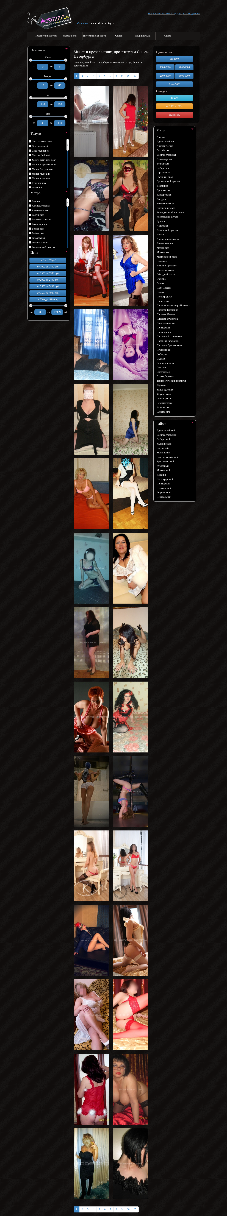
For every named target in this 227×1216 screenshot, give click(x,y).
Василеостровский (166, 435)
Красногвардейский (167, 457)
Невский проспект (166, 265)
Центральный (164, 497)
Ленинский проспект (168, 230)
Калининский (164, 443)
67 (135, 75)
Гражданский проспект (44, 247)
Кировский (163, 448)
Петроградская (164, 296)
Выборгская (38, 233)
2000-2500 (184, 67)
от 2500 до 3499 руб (48, 286)
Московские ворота (167, 256)
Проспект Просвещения (169, 345)
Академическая (40, 210)
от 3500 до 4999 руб (48, 293)
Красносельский (165, 461)
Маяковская (163, 248)
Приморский (163, 483)
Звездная (161, 199)
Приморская (163, 327)
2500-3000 (165, 75)
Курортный (163, 466)
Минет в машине (41, 178)
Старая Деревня (165, 376)
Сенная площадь (165, 363)
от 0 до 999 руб (48, 260)
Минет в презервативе (44, 164)
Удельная (161, 385)
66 (128, 75)
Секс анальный (40, 146)
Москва (82, 23)
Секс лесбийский (41, 155)
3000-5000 (184, 75)
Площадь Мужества (167, 318)
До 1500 (174, 58)
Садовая (161, 358)
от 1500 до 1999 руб (48, 273)
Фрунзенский (164, 492)
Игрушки (37, 187)
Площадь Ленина (166, 314)
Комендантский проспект (170, 212)
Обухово (161, 279)
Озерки (161, 283)
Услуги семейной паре (44, 160)
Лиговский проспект (168, 239)
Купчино (161, 221)
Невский (161, 474)
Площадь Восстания (167, 310)
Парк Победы (164, 287)
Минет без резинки (42, 169)
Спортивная (163, 372)
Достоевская (163, 190)
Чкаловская (163, 407)
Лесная (160, 234)
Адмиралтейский (166, 430)
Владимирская (39, 224)
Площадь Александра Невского (173, 305)
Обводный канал (166, 274)
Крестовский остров (167, 217)
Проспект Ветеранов (168, 341)
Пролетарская (164, 332)
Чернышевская (164, 403)
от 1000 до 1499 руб (48, 266)
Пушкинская (163, 349)
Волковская (38, 228)
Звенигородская (165, 203)
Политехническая (166, 323)
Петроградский (165, 479)
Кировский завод (166, 208)
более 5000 (174, 84)
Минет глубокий (41, 173)
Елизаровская (164, 194)
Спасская (161, 367)
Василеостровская (41, 219)
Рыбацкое (162, 354)
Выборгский (163, 439)
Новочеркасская (165, 270)
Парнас (160, 292)
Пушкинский (164, 488)
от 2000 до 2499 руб (48, 279)
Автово (36, 201)
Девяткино (162, 186)
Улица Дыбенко (165, 389)
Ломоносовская (165, 243)
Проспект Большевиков (169, 336)
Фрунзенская (164, 394)
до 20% (174, 97)
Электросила (163, 412)
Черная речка (164, 398)
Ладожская (162, 225)
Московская (163, 252)
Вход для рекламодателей (185, 13)
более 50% (174, 114)
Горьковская (38, 238)
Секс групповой (40, 150)
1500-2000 (165, 67)
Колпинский (163, 452)
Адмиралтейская (40, 205)
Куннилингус (39, 183)
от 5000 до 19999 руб (48, 299)
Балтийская (38, 215)
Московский (163, 470)
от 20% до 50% (174, 106)
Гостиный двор (40, 242)
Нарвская (162, 261)
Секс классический (42, 141)
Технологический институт (171, 381)
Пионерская (163, 301)
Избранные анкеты (159, 13)
